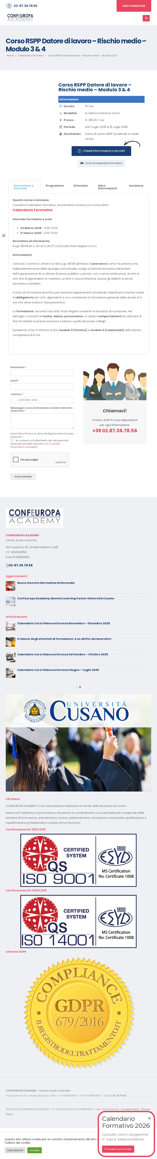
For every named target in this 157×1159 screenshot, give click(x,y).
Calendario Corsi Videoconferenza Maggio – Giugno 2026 (59, 639)
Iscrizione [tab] (136, 186)
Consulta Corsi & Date (118, 1149)
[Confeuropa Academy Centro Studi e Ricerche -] (20, 18)
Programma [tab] (55, 186)
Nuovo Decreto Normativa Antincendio (46, 583)
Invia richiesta (23, 476)
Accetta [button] (34, 1150)
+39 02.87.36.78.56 (114, 430)
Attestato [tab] (81, 186)
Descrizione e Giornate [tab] (24, 187)
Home (10, 55)
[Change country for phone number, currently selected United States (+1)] (15, 400)
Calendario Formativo (31, 55)
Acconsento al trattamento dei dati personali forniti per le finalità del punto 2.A (40, 444)
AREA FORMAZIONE (134, 5)
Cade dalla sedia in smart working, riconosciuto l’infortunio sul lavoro (68, 670)
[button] (76, 718)
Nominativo (18, 367)
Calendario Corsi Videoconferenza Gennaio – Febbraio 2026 (61, 701)
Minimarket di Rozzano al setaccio (42, 654)
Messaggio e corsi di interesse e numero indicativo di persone (42, 409)
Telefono (17, 394)
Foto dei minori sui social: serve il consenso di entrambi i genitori (64, 623)
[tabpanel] (78, 274)
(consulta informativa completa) (35, 445)
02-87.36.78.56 (25, 6)
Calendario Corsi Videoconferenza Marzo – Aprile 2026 (57, 685)
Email (15, 380)
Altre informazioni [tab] (107, 187)
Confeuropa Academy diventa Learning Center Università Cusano (65, 598)
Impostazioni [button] (15, 1150)
